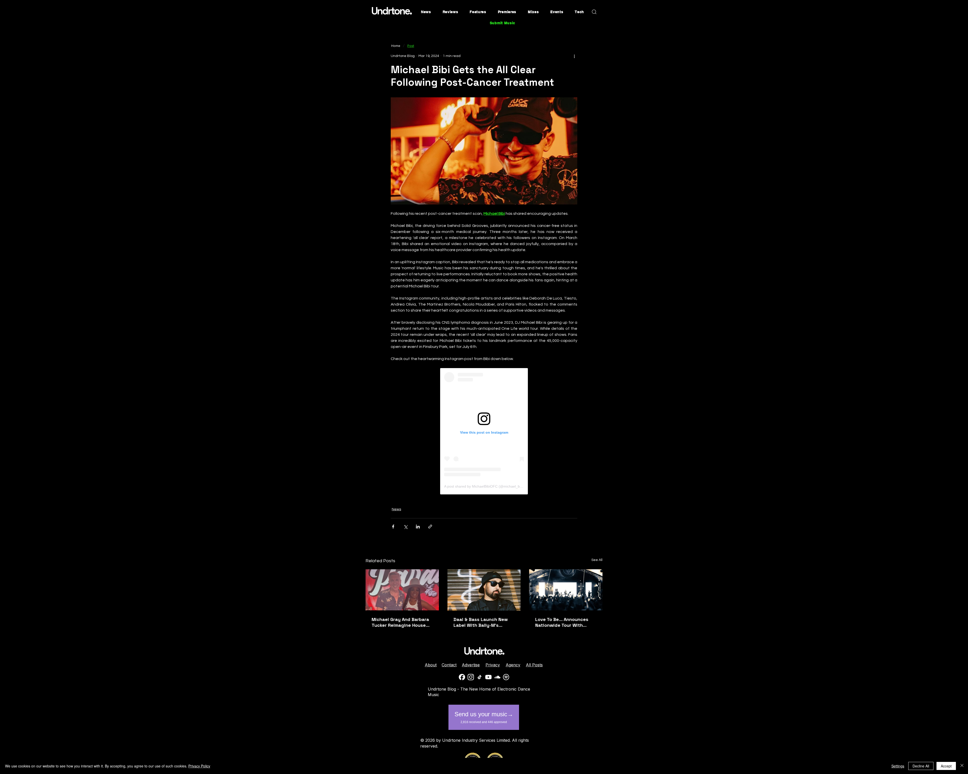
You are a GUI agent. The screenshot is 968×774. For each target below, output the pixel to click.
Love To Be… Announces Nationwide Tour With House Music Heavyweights (565, 622)
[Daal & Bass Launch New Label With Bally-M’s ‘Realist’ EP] (484, 590)
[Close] (962, 766)
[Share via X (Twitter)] (405, 526)
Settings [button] (897, 765)
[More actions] (574, 56)
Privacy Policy (199, 765)
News (396, 509)
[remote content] (484, 431)
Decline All (921, 765)
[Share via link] (430, 526)
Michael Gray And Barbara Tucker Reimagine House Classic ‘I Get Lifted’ (400, 622)
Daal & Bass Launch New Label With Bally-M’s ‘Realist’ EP (480, 622)
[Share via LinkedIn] (417, 526)
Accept (946, 765)
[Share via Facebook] (393, 526)
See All (596, 560)
